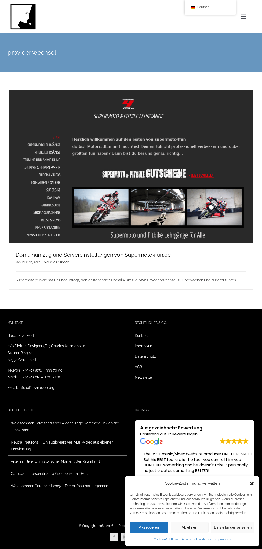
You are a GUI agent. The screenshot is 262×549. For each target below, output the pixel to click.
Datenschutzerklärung (196, 539)
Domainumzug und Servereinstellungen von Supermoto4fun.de (93, 255)
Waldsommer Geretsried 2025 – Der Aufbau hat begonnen (59, 486)
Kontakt (141, 335)
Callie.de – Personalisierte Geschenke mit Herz (50, 474)
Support (63, 262)
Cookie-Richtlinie (166, 539)
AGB (138, 367)
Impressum (223, 539)
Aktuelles (50, 262)
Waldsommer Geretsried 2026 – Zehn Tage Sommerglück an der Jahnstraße (65, 426)
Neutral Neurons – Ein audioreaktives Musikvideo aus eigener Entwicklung (62, 445)
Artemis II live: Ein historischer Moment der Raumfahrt (55, 461)
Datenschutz (145, 356)
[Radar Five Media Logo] (23, 6)
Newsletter (144, 377)
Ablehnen (189, 527)
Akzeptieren (149, 527)
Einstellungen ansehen (233, 527)
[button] (251, 483)
